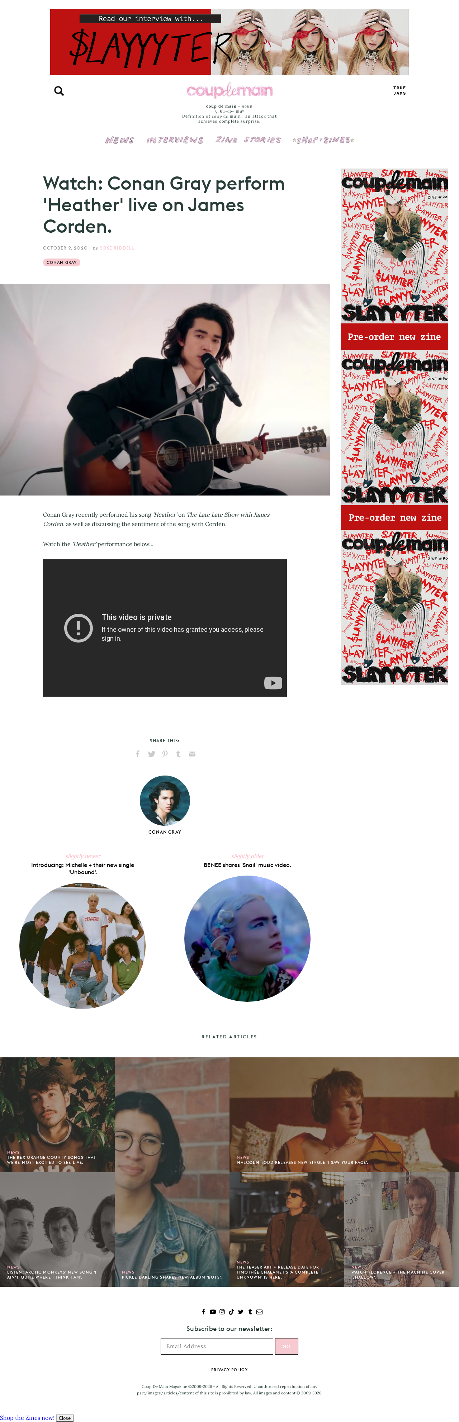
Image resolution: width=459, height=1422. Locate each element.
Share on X (151, 754)
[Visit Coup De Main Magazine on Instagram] (222, 1312)
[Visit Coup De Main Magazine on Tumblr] (250, 1312)
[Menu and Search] (59, 91)
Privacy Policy (229, 1369)
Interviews (175, 135)
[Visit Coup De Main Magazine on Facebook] (203, 1312)
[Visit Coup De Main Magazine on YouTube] (212, 1312)
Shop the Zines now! (27, 1417)
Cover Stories (248, 135)
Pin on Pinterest (165, 754)
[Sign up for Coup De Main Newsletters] (259, 1312)
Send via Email (192, 754)
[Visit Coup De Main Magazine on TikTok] (231, 1312)
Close (65, 1418)
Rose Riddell (116, 248)
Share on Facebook (137, 754)
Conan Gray (62, 262)
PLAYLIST (399, 91)
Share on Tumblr (178, 754)
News (119, 144)
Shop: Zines (323, 135)
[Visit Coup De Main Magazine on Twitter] (240, 1312)
